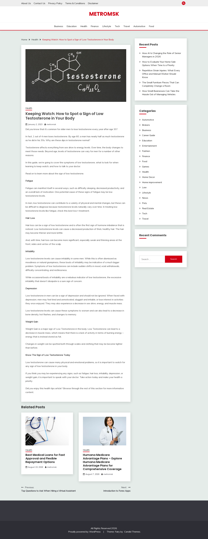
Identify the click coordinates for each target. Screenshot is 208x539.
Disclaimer (93, 3)
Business (58, 26)
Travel (126, 26)
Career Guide (148, 135)
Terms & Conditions (75, 3)
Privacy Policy (55, 3)
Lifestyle (106, 26)
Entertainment (149, 145)
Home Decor (148, 177)
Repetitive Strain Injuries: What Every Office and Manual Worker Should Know (161, 74)
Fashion (146, 151)
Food (151, 26)
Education (72, 26)
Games (145, 166)
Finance (95, 26)
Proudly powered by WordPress (84, 531)
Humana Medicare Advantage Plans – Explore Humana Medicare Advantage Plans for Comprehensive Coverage (102, 462)
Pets (144, 203)
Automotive (139, 26)
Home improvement (152, 182)
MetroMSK (104, 14)
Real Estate (148, 208)
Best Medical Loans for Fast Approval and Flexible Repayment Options (45, 458)
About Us (26, 3)
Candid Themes (132, 531)
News (145, 197)
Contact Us (39, 3)
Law (144, 187)
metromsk (51, 124)
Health (83, 26)
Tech (117, 26)
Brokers (146, 124)
